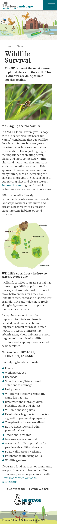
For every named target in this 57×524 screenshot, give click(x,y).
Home (8, 46)
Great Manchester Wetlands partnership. (19, 480)
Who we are (40, 489)
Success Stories (11, 185)
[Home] (28, 5)
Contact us (17, 489)
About (20, 46)
